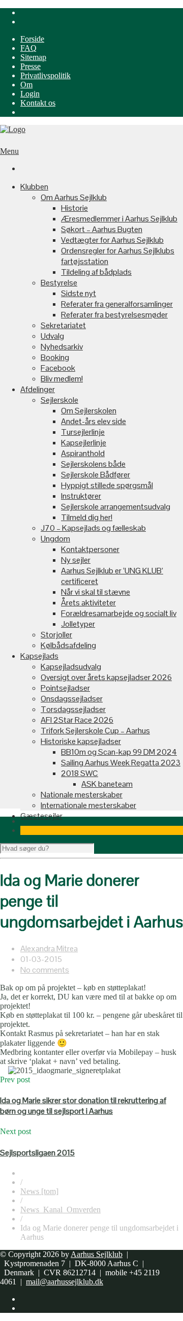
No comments (44, 969)
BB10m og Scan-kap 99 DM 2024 (119, 752)
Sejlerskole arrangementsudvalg (115, 506)
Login (30, 93)
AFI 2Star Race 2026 (77, 720)
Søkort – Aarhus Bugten (101, 229)
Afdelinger (37, 389)
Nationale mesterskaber (82, 794)
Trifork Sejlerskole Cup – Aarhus (95, 730)
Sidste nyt (78, 293)
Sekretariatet (63, 325)
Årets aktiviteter (88, 602)
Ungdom (55, 538)
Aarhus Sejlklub (97, 1254)
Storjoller (56, 634)
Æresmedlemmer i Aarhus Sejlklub (119, 218)
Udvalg (52, 336)
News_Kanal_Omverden (60, 1209)
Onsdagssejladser (72, 698)
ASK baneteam (107, 784)
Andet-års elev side (93, 421)
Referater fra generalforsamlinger (117, 304)
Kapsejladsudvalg (71, 666)
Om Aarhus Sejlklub (74, 197)
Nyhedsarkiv (62, 346)
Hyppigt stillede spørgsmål (107, 485)
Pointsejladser (65, 688)
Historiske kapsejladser (81, 741)
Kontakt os (37, 103)
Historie (74, 208)
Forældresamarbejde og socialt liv (118, 613)
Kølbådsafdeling (68, 645)
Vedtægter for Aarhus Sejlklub (112, 240)
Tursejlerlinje (83, 432)
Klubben (34, 186)
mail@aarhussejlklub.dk (64, 1281)
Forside (32, 39)
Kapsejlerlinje (83, 442)
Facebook (58, 368)
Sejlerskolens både (93, 464)
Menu (9, 151)
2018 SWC (79, 773)
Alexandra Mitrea (49, 948)
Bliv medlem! (62, 378)
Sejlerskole (59, 400)
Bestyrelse (59, 282)
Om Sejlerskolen (88, 410)
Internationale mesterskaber (88, 805)
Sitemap (33, 57)
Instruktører (81, 496)
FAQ (28, 48)
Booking (55, 357)
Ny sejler (75, 560)
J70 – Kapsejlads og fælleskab (93, 528)
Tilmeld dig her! (86, 517)
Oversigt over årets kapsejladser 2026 (106, 677)
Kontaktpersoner (90, 549)
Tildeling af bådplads (96, 272)
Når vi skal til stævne (95, 592)
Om (26, 84)
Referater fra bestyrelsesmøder (114, 314)
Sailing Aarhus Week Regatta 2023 (120, 762)
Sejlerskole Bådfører (95, 474)
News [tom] (39, 1191)
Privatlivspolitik (45, 75)
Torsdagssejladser (73, 709)
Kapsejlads (39, 656)
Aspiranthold (83, 453)
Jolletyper (78, 624)
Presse (30, 66)
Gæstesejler (41, 816)
